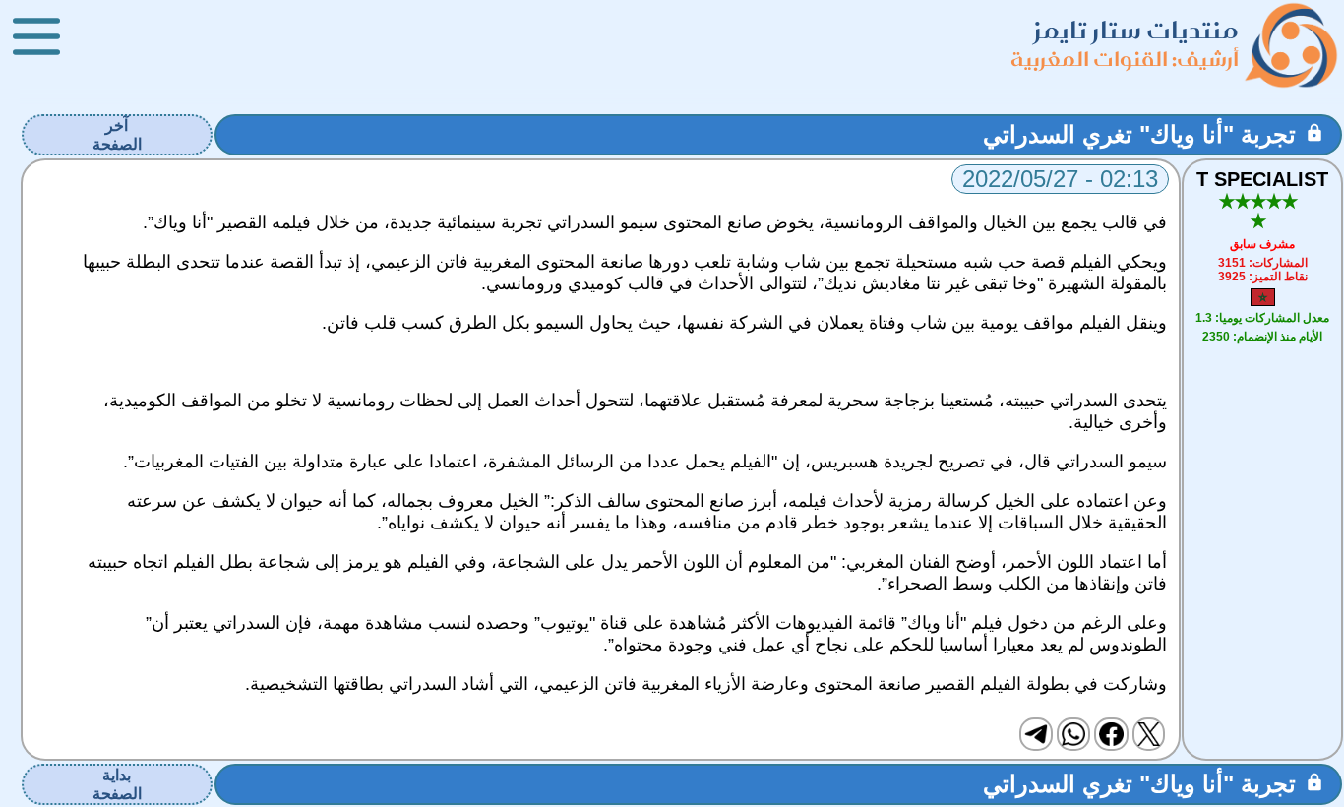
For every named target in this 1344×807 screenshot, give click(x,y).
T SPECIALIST (1262, 179)
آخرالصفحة (117, 135)
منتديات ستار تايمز (1136, 30)
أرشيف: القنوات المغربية (1124, 58)
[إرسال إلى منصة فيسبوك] (1111, 734)
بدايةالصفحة (117, 784)
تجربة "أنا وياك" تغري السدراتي (1139, 134)
